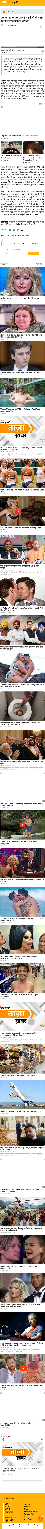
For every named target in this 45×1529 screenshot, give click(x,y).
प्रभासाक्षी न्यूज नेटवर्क (7, 50)
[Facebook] (40, 33)
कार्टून (7, 1515)
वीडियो (7, 1509)
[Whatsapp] (18, 231)
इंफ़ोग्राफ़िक (9, 1512)
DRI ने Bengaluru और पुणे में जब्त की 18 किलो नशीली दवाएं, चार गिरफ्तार (21, 1470)
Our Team (28, 1519)
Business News (19, 243)
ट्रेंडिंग (7, 1504)
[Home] (4, 11)
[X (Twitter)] (40, 37)
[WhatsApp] (40, 42)
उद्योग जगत (11, 12)
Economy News (33, 243)
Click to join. (25, 235)
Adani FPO (7, 243)
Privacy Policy (29, 1514)
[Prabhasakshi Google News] (42, 51)
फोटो (7, 1507)
